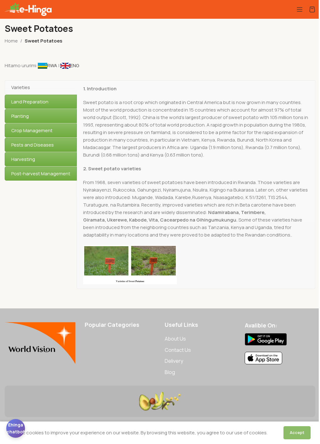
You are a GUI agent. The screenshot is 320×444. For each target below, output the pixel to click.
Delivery (174, 360)
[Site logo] (28, 9)
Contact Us (178, 350)
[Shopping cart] (312, 9)
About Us (175, 338)
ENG (74, 65)
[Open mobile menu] (299, 9)
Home (11, 40)
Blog (170, 372)
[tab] (41, 87)
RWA (52, 65)
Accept (297, 432)
